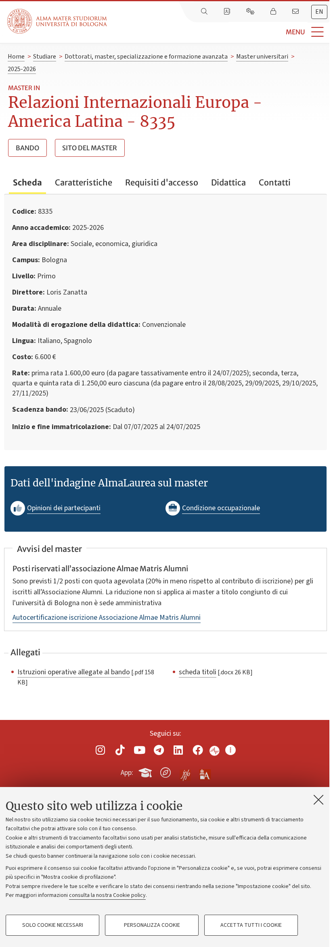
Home (16, 56)
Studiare (44, 56)
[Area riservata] (274, 11)
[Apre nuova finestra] (100, 750)
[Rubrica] (227, 11)
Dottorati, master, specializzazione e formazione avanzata (146, 56)
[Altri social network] (230, 750)
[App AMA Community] (204, 772)
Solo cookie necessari (52, 925)
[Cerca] (205, 11)
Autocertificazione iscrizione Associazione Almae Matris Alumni (107, 617)
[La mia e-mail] (296, 11)
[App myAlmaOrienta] (165, 771)
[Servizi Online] (251, 11)
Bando (27, 148)
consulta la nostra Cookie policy (107, 895)
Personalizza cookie (152, 925)
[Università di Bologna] (57, 21)
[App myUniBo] (146, 771)
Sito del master (89, 148)
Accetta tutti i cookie (251, 925)
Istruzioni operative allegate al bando (73, 672)
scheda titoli (197, 672)
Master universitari (262, 56)
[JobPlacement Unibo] (185, 771)
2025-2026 (22, 69)
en (319, 11)
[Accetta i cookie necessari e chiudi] (318, 799)
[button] (219, 32)
